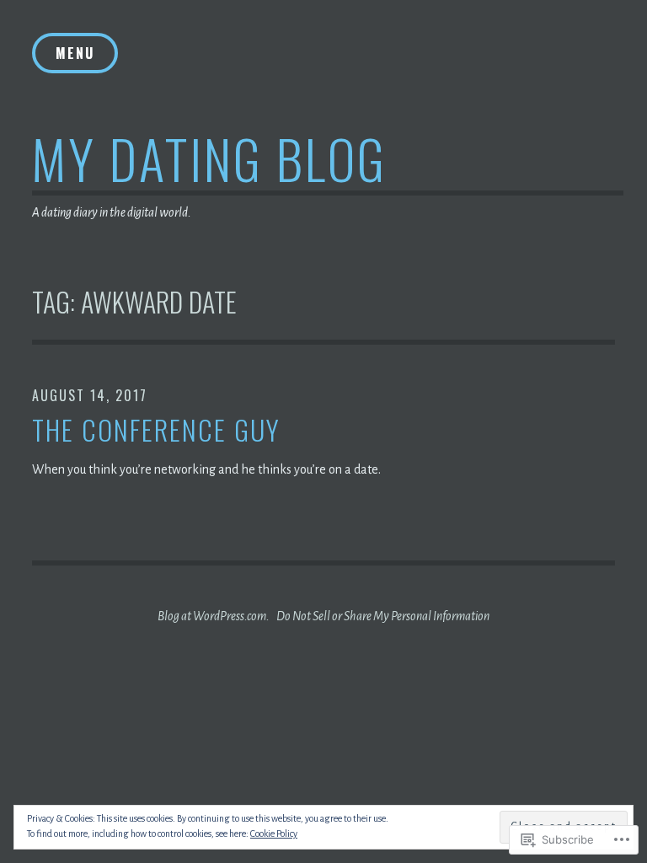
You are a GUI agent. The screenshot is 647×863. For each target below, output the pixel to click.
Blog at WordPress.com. (214, 616)
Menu (75, 53)
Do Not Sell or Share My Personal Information (382, 616)
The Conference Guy (156, 430)
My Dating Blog (209, 158)
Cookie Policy (273, 833)
